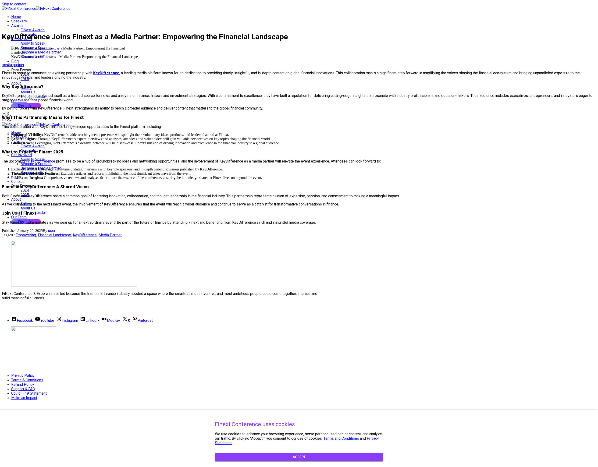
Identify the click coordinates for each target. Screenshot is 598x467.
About (16, 83)
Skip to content (14, 4)
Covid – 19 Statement (29, 393)
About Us (28, 92)
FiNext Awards (33, 30)
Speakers (19, 21)
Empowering (26, 235)
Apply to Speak (33, 43)
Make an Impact (24, 398)
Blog (15, 61)
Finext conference (40, 161)
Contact (17, 181)
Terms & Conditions (27, 380)
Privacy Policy (23, 375)
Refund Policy (22, 384)
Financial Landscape (54, 235)
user (51, 230)
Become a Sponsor (36, 164)
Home (16, 16)
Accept (299, 457)
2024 (25, 190)
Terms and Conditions (341, 438)
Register (26, 105)
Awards (17, 25)
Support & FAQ (23, 389)
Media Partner (110, 235)
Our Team (19, 217)
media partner (13, 65)
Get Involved (21, 155)
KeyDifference (106, 73)
